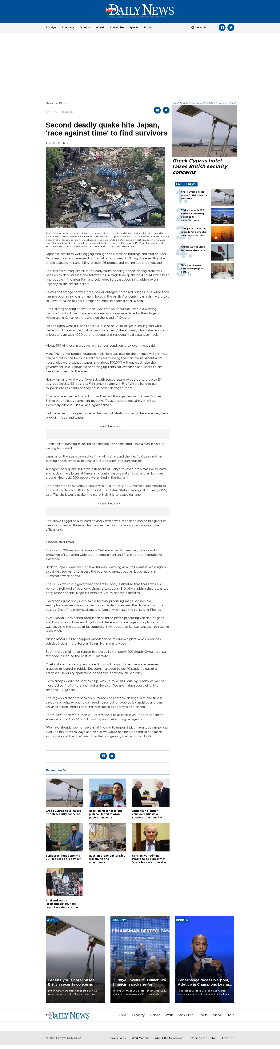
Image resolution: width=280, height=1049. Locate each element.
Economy (68, 27)
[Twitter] (230, 27)
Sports (134, 27)
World (100, 27)
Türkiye (51, 27)
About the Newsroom (169, 1038)
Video (217, 1015)
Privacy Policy (117, 1038)
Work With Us (140, 1038)
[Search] (192, 27)
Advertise (228, 1038)
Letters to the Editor (202, 1038)
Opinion (85, 27)
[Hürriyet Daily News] (140, 11)
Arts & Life (117, 27)
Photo (148, 27)
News (49, 103)
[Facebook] (222, 27)
